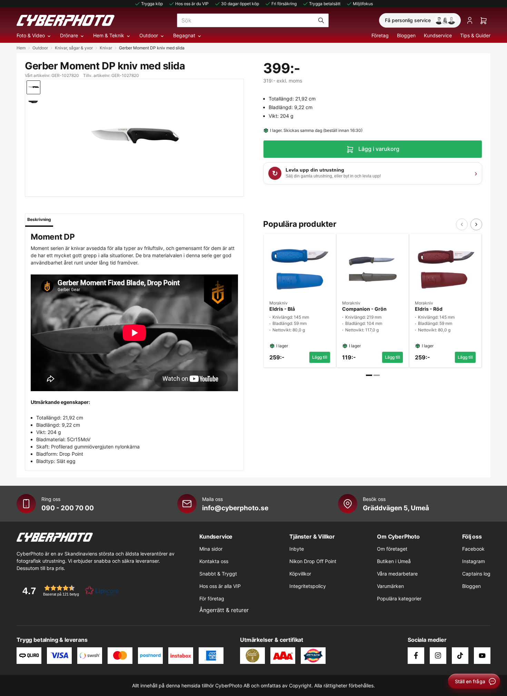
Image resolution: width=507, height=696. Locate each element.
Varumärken (390, 586)
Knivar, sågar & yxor (74, 47)
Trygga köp (152, 3)
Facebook (473, 549)
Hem (21, 47)
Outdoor (148, 35)
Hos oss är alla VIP (220, 586)
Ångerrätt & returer (224, 610)
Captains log (476, 574)
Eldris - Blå (282, 309)
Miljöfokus (363, 3)
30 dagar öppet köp (240, 3)
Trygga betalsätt (324, 3)
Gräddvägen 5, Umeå (396, 508)
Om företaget (392, 549)
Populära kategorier (399, 598)
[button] (68, 590)
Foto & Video (31, 35)
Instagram (473, 561)
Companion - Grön (364, 309)
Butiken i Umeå (394, 561)
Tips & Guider (475, 35)
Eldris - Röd (429, 309)
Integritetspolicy (307, 586)
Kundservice (438, 35)
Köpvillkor (300, 574)
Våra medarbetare (397, 574)
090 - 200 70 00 (67, 508)
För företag (211, 598)
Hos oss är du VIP (192, 3)
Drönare (69, 35)
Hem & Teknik (108, 35)
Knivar (106, 47)
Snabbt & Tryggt (218, 574)
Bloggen (406, 35)
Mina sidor (210, 549)
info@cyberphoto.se (235, 508)
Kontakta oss (213, 561)
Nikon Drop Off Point (312, 561)
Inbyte (296, 549)
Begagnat (184, 35)
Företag (380, 35)
